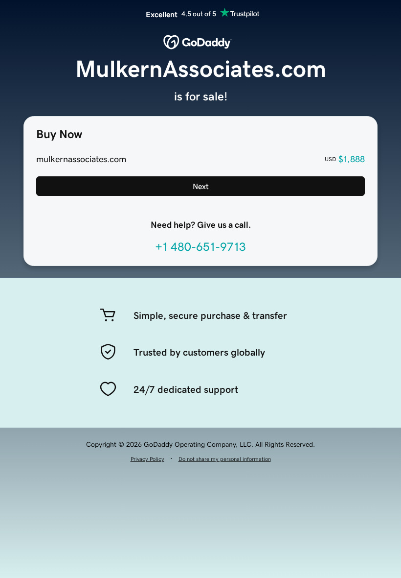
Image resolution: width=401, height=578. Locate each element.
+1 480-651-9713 (200, 247)
